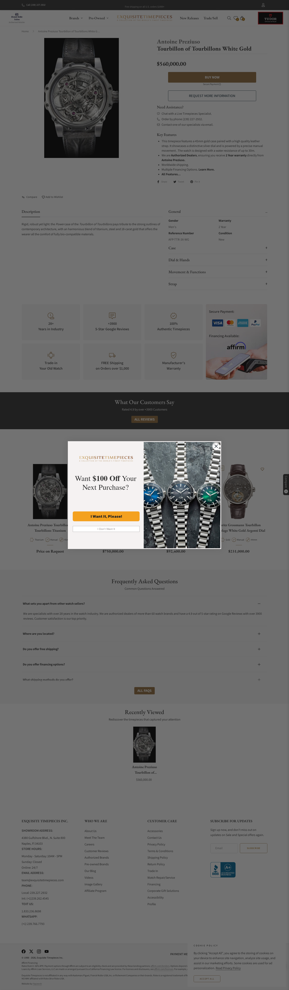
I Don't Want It (106, 529)
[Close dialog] (216, 446)
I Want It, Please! (106, 516)
